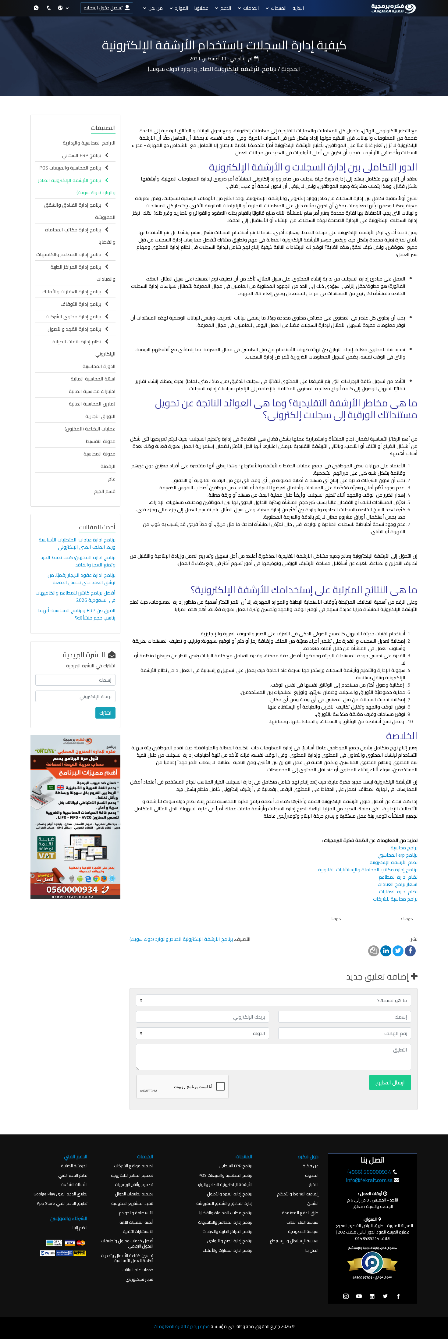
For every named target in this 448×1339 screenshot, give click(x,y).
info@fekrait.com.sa (369, 1180)
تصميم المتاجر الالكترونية (132, 1175)
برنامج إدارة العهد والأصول (229, 1194)
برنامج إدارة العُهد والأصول (76, 329)
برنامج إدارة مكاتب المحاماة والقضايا (80, 235)
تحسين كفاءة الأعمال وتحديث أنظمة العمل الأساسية (127, 1258)
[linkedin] (372, 1296)
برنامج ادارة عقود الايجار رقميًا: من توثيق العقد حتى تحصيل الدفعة (82, 578)
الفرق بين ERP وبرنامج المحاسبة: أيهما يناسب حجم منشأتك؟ (77, 614)
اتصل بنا (311, 1250)
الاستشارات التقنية (138, 1231)
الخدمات (251, 8)
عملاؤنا (201, 8)
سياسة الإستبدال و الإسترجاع (294, 1241)
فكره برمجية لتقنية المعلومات (182, 1326)
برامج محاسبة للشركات (395, 898)
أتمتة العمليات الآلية (136, 1222)
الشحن (312, 1203)
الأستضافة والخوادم (136, 1213)
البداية (298, 8)
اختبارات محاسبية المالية (92, 391)
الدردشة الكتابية (74, 1166)
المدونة (311, 1175)
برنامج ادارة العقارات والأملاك (227, 1250)
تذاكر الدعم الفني (72, 1175)
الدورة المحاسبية (99, 366)
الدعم (225, 8)
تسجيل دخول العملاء (104, 7)
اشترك (105, 712)
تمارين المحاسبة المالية (92, 403)
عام (112, 478)
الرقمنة (108, 466)
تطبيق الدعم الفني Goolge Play (60, 1194)
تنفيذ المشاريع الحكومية (132, 1203)
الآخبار (313, 1184)
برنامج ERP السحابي (83, 155)
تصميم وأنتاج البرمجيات (134, 1184)
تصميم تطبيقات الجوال (134, 1194)
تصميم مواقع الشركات (133, 1166)
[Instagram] (345, 1296)
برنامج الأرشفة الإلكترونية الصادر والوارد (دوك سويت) (181, 939)
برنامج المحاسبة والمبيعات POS (72, 167)
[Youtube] (359, 1296)
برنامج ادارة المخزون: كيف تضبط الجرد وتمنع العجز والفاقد (78, 561)
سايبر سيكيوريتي (139, 1279)
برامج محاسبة (404, 847)
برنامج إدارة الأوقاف (83, 304)
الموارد (181, 8)
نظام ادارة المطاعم (398, 876)
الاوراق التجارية (100, 416)
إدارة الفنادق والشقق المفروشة (224, 1203)
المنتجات (278, 8)
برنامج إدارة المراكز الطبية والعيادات (83, 273)
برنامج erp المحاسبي (398, 854)
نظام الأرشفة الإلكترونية (394, 862)
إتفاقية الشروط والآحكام (297, 1194)
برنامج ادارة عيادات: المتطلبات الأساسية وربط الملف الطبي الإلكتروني (77, 543)
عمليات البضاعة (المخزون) (90, 428)
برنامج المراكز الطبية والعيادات (227, 1231)
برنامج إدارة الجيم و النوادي (229, 1241)
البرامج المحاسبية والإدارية (89, 142)
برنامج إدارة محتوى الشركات (75, 316)
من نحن (155, 8)
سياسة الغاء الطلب (302, 1222)
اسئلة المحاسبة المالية (93, 378)
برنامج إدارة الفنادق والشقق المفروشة (80, 211)
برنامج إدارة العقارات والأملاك (73, 291)
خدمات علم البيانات (138, 1270)
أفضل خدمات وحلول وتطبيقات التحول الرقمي (127, 1243)
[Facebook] (398, 1296)
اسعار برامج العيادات (398, 884)
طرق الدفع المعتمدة (300, 1213)
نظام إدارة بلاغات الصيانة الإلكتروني (84, 347)
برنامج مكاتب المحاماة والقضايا (225, 1213)
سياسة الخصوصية (303, 1231)
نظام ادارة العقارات (398, 891)
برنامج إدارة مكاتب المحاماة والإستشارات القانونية (368, 869)
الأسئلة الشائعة (74, 1184)
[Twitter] (385, 1296)
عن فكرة (310, 1166)
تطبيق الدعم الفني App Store (62, 1203)
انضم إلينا (80, 1227)
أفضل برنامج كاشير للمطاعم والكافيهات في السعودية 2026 (76, 596)
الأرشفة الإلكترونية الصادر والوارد (224, 1184)
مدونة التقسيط (101, 441)
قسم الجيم (105, 491)
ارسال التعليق (390, 1082)
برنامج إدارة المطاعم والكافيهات (70, 254)
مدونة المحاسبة (100, 453)
